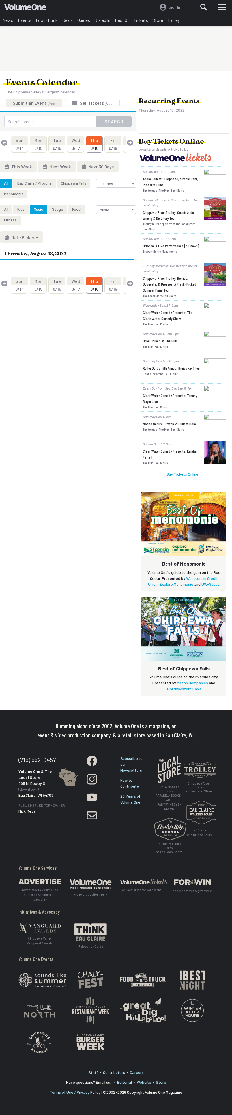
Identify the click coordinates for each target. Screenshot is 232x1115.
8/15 (38, 144)
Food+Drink (47, 20)
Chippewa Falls (73, 183)
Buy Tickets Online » (184, 474)
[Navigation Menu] (222, 7)
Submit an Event (34, 103)
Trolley (173, 20)
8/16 (57, 144)
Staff (93, 1072)
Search (114, 121)
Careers (137, 1072)
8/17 (75, 144)
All (6, 183)
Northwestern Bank (184, 688)
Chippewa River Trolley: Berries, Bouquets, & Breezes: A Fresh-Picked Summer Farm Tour (169, 284)
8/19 (113, 144)
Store (157, 20)
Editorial (124, 1082)
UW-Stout (210, 584)
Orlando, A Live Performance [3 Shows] (171, 245)
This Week (21, 166)
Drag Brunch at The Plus (160, 340)
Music (38, 209)
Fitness (10, 219)
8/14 (19, 144)
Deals (67, 20)
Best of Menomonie (184, 563)
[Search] (203, 7)
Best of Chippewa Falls (184, 668)
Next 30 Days (100, 166)
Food (76, 209)
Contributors (114, 1072)
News (7, 20)
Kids (21, 209)
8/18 (94, 144)
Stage (57, 209)
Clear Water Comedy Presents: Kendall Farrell (170, 454)
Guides (83, 20)
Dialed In (102, 20)
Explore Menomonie (176, 584)
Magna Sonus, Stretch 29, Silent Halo (169, 423)
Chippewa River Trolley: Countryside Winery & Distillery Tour (168, 215)
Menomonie (13, 193)
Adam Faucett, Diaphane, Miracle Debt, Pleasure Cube (170, 181)
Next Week (60, 166)
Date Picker (22, 237)
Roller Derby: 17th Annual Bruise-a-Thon (171, 368)
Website (144, 1082)
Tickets (141, 20)
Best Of (122, 20)
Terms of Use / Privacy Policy (75, 1092)
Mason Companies (192, 682)
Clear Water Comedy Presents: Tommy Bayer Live (170, 398)
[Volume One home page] (27, 8)
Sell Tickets (96, 103)
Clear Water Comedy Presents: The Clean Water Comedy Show (167, 315)
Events (24, 20)
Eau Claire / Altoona (34, 183)
